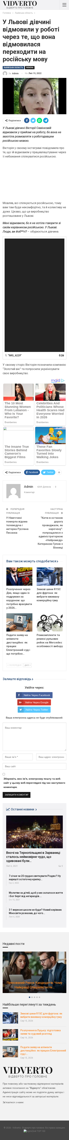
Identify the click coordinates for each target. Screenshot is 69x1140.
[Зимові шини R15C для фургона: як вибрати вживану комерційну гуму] (50, 576)
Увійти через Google (36, 702)
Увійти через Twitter (36, 709)
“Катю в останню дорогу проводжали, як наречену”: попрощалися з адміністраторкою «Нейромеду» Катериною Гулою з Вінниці (50, 532)
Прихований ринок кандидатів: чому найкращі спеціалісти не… (34, 985)
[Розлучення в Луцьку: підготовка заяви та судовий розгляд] (10, 1034)
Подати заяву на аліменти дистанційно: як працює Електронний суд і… (43, 1050)
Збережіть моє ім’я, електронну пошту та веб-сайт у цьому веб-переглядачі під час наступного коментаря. (34, 783)
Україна (29, 68)
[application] (34, 295)
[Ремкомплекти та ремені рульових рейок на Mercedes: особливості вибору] (50, 622)
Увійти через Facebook (37, 695)
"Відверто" (35, 1088)
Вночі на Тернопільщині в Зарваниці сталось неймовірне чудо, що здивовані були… (33, 857)
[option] (34, 974)
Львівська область (13, 68)
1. (13, 355)
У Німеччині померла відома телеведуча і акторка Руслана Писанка (17, 525)
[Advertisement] (34, 181)
